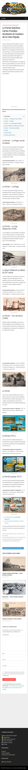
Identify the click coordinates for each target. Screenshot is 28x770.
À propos (4, 751)
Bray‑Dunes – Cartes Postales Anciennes (12, 597)
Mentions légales (6, 753)
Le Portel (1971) (7, 132)
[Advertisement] (14, 90)
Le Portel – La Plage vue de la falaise (13, 118)
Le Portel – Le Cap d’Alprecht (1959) (12, 123)
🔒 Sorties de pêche (6, 761)
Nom (3, 653)
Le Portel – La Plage (8, 121)
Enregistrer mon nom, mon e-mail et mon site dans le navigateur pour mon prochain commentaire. (13, 674)
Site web (4, 665)
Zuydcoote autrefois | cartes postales (12, 619)
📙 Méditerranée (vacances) (8, 739)
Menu (4, 18)
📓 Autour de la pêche (7, 741)
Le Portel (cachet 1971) (9, 135)
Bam (25, 768)
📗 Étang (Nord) (6, 737)
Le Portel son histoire (9, 517)
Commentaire (5, 634)
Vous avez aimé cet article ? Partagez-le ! (13, 548)
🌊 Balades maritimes (7, 742)
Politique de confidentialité (8, 755)
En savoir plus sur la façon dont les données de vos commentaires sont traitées (13, 687)
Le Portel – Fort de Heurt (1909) (11, 128)
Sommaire (7, 116)
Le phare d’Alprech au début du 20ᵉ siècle (14, 125)
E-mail (4, 659)
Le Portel (6, 130)
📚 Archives (4, 744)
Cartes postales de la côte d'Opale (10, 25)
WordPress (20, 768)
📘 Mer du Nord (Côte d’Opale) (9, 735)
